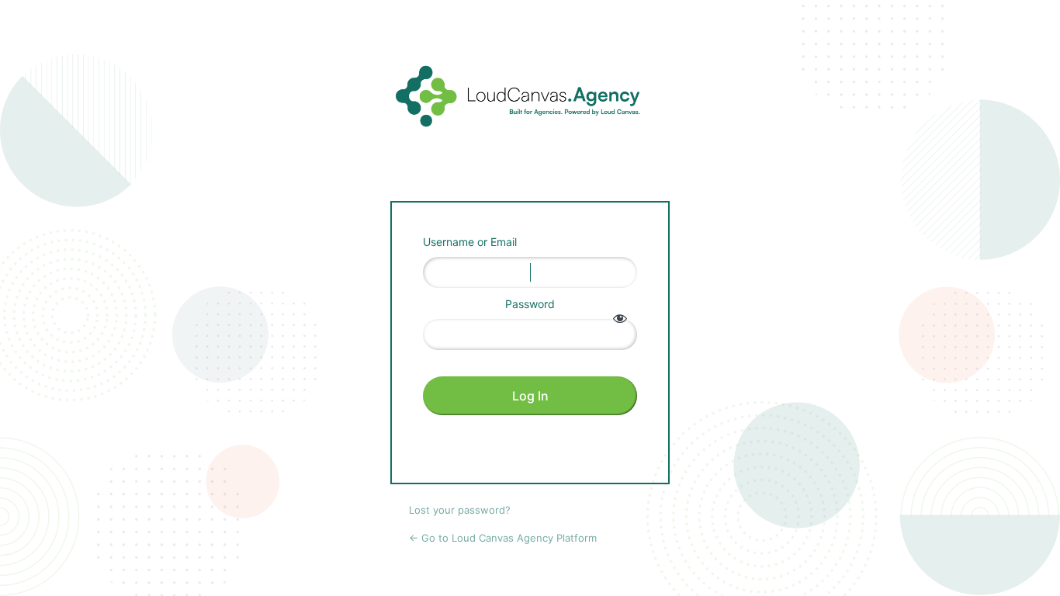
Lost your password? (460, 510)
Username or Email (470, 241)
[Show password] (620, 318)
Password (530, 303)
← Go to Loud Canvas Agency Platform (503, 538)
